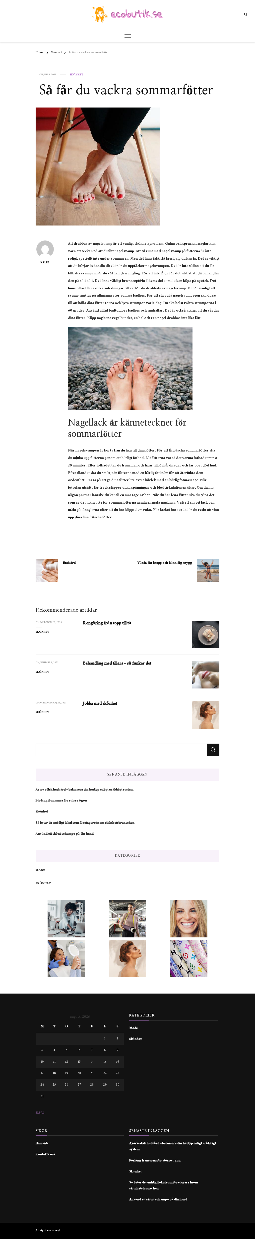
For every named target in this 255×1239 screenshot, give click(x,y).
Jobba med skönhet (100, 704)
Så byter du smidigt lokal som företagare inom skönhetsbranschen (85, 823)
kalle (45, 262)
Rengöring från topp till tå (107, 624)
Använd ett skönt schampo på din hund (64, 834)
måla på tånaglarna (83, 510)
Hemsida (42, 1144)
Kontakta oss (45, 1155)
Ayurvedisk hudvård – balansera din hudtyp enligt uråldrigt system (84, 790)
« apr (40, 1112)
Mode (40, 870)
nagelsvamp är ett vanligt (113, 244)
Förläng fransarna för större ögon (61, 801)
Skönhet (76, 75)
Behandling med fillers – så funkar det (117, 664)
